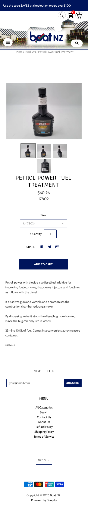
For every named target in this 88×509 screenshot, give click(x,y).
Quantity (36, 234)
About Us (44, 422)
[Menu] (8, 42)
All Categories (44, 407)
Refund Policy (44, 427)
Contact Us (44, 417)
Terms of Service (44, 436)
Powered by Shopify (44, 500)
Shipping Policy (44, 432)
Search (44, 412)
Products (30, 52)
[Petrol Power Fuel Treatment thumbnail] (28, 150)
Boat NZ (55, 495)
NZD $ (42, 460)
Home (18, 52)
